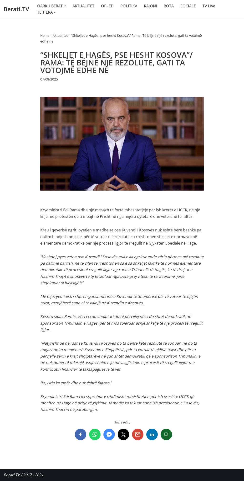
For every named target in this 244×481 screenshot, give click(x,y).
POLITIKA (128, 6)
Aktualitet (60, 35)
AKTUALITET (83, 6)
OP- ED (107, 6)
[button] (65, 6)
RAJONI (150, 6)
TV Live (209, 6)
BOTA (169, 6)
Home (45, 35)
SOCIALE (188, 6)
